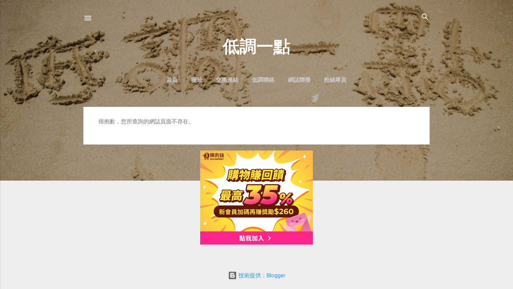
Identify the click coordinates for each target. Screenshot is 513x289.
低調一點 (256, 46)
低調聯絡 (263, 79)
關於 (196, 79)
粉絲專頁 (335, 79)
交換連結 (227, 79)
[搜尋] (425, 17)
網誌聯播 (299, 79)
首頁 (172, 79)
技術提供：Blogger (261, 275)
